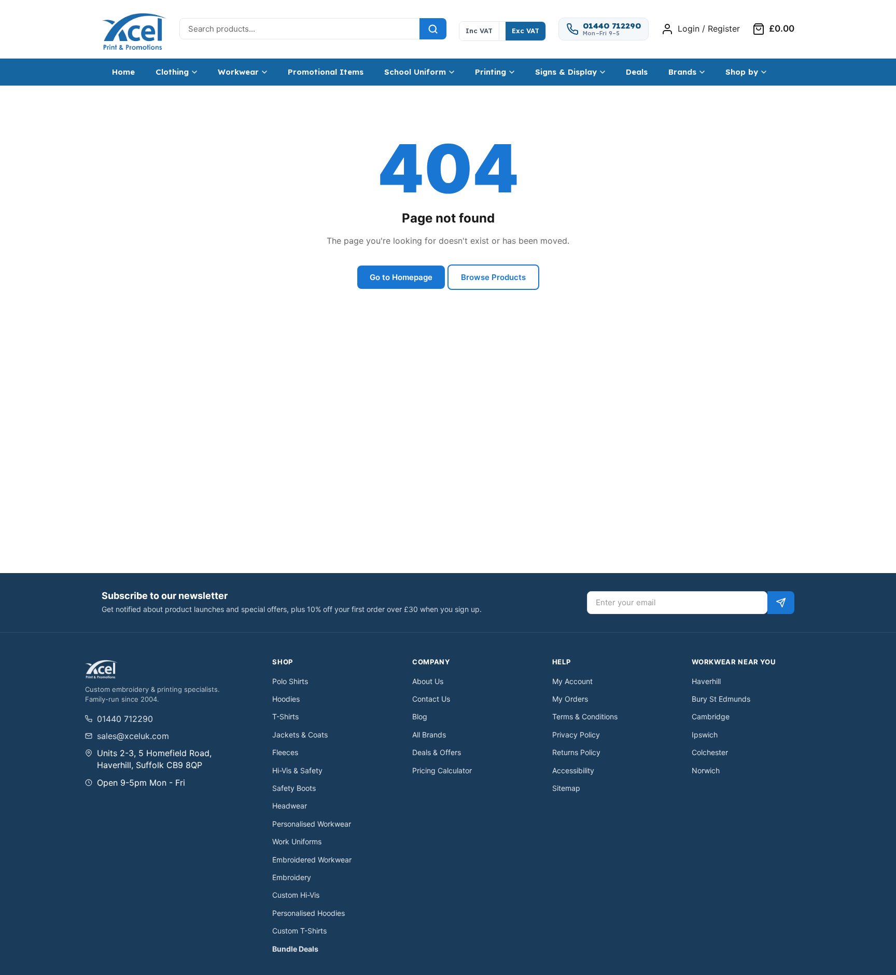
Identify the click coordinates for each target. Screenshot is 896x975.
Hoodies (286, 698)
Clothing (172, 72)
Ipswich (705, 734)
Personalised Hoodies (308, 913)
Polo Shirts (290, 681)
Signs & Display (566, 72)
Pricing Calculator (442, 770)
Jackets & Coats (300, 734)
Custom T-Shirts (299, 930)
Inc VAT (479, 30)
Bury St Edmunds (721, 698)
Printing (490, 72)
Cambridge (711, 716)
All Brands (429, 734)
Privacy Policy (576, 734)
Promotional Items (325, 72)
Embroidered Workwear (312, 859)
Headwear (289, 805)
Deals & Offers (436, 752)
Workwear (238, 72)
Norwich (706, 770)
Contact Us (431, 698)
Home (123, 72)
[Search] (432, 28)
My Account (572, 681)
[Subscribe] (780, 602)
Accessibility (573, 770)
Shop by (741, 72)
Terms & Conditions (585, 716)
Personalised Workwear (311, 823)
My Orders (570, 698)
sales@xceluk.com (133, 736)
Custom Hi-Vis (295, 894)
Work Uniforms (296, 841)
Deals (637, 72)
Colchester (710, 752)
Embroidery (291, 877)
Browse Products (493, 277)
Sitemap (566, 788)
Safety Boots (294, 788)
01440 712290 (125, 719)
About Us (427, 681)
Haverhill (706, 681)
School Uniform (415, 72)
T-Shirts (285, 716)
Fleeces (285, 752)
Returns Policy (576, 752)
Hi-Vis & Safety (297, 770)
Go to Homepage (401, 277)
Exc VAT (525, 30)
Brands (682, 72)
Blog (419, 716)
